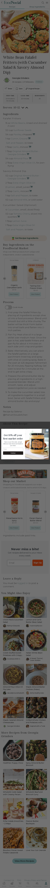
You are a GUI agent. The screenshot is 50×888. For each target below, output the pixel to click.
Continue (13, 453)
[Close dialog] (47, 430)
